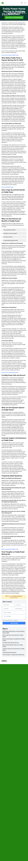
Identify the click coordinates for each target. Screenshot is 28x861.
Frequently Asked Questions (9, 652)
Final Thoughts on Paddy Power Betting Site (13, 654)
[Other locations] (21, 3)
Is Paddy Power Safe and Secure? (11, 642)
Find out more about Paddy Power (10, 55)
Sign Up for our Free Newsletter (14, 17)
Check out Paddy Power (7, 187)
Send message (14, 623)
